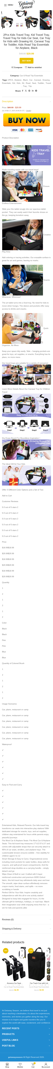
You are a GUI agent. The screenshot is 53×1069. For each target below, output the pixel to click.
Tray (25, 86)
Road (28, 83)
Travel (48, 83)
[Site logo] (26, 5)
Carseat (37, 80)
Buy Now (26, 61)
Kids (18, 83)
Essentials (6, 83)
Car (30, 80)
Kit (23, 83)
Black (25, 80)
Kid (13, 83)
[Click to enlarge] (7, 25)
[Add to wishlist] (22, 950)
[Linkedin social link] (32, 91)
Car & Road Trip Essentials (31, 75)
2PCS (10, 80)
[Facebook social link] (22, 91)
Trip (30, 86)
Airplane (17, 80)
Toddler (41, 83)
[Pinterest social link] (29, 91)
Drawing (46, 80)
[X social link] (26, 91)
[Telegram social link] (36, 91)
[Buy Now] (22, 955)
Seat (34, 83)
